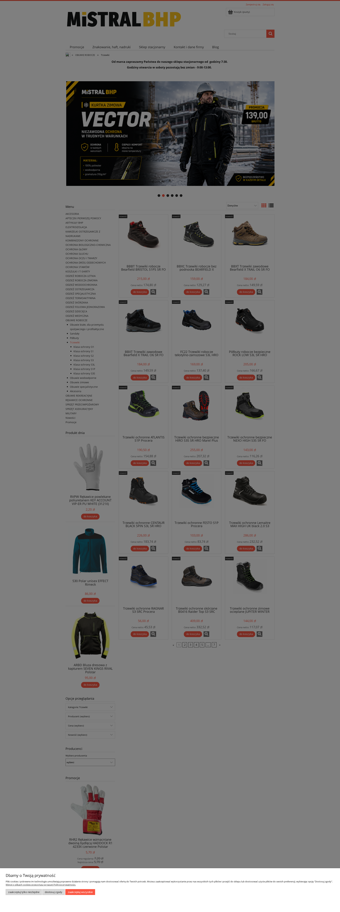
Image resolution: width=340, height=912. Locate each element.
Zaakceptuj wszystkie (80, 892)
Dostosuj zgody (53, 892)
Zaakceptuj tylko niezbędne (23, 892)
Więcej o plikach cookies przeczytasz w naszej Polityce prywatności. (41, 884)
